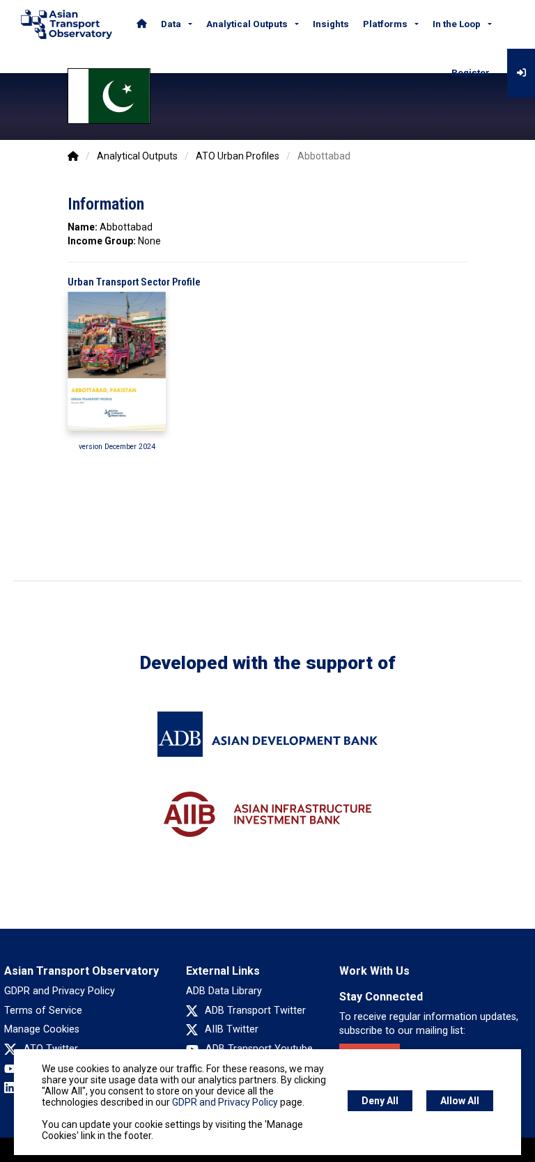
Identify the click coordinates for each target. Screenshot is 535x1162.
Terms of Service (43, 1010)
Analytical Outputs (247, 24)
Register (470, 73)
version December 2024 (117, 446)
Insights (331, 24)
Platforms (385, 24)
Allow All (459, 1100)
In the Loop (457, 24)
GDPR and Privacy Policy (59, 991)
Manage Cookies (41, 1029)
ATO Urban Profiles (237, 156)
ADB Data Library (224, 991)
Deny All (380, 1100)
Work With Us (374, 971)
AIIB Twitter (231, 1029)
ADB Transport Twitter (255, 1010)
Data (171, 24)
